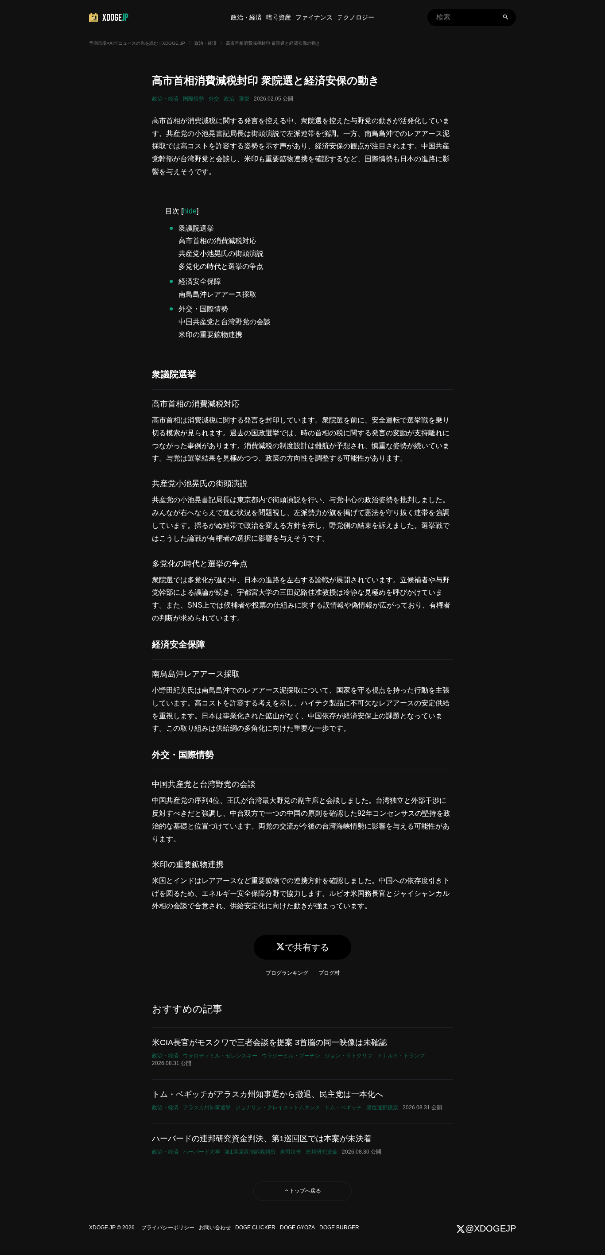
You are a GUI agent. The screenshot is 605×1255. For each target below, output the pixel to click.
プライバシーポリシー (167, 1227)
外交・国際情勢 (203, 309)
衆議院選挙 (196, 228)
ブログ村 (329, 973)
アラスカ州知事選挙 (207, 1107)
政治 (229, 98)
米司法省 (290, 1151)
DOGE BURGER (339, 1227)
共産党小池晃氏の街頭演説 (221, 253)
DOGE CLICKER (255, 1227)
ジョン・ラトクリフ (348, 1055)
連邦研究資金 (321, 1151)
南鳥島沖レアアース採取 (217, 294)
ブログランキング (287, 973)
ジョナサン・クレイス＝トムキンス (277, 1107)
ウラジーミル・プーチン (291, 1055)
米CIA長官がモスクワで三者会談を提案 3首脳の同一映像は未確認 (269, 1042)
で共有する (307, 947)
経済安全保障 (199, 281)
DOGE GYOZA (297, 1227)
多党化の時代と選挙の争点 (221, 266)
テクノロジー (355, 17)
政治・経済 (246, 17)
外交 (214, 98)
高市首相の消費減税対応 (217, 240)
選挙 (244, 98)
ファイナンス (314, 17)
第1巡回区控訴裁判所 (250, 1151)
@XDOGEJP (490, 1228)
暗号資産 (278, 17)
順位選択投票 (382, 1107)
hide (190, 211)
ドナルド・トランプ (401, 1055)
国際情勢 (193, 98)
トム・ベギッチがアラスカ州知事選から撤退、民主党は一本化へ (267, 1094)
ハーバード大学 (201, 1151)
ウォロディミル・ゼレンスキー (220, 1055)
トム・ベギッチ (343, 1107)
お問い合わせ (215, 1227)
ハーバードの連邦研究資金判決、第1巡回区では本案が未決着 (262, 1138)
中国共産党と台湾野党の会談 (224, 321)
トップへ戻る (305, 1191)
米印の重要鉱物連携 (210, 334)
